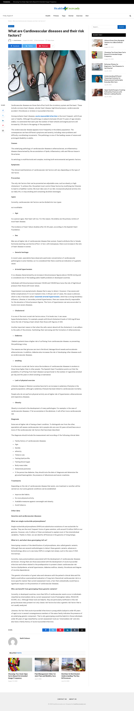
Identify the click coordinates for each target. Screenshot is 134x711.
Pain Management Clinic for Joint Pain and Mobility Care (45, 675)
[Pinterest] (3, 125)
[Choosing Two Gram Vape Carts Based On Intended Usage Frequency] (20, 664)
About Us (72, 699)
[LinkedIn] (3, 120)
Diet (87, 16)
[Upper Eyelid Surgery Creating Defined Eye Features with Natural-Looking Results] (97, 92)
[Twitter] (3, 115)
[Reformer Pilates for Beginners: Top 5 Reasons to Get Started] (97, 67)
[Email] (3, 130)
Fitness (56, 16)
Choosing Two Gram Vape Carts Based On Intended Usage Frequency (34, 2)
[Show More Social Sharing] (53, 46)
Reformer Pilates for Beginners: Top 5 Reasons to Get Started (114, 66)
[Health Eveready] (67, 8)
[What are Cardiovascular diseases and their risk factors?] (46, 75)
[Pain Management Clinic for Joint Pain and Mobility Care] (47, 664)
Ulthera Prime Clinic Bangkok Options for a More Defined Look (114, 42)
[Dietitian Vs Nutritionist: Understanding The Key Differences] (73, 664)
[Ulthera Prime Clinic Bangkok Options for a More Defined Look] (97, 43)
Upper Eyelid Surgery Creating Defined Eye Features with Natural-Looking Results (114, 92)
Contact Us (62, 699)
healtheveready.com (80, 704)
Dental (71, 16)
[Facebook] (3, 110)
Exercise (79, 16)
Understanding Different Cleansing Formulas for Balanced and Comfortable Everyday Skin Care (113, 79)
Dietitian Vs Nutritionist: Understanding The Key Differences (70, 676)
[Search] (130, 16)
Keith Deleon (17, 40)
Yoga (63, 16)
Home (10, 21)
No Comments (40, 40)
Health (48, 16)
